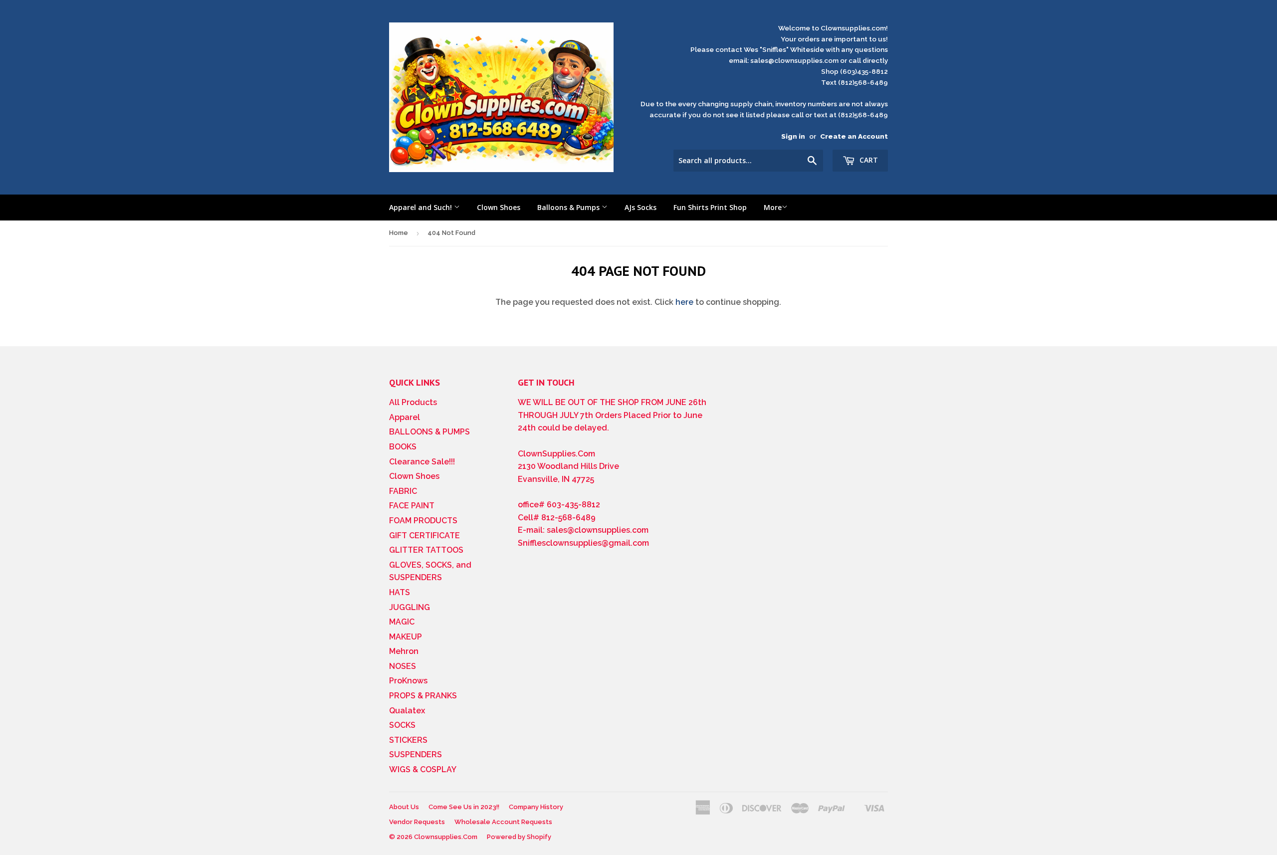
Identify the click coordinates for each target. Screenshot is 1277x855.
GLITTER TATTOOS (426, 550)
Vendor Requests (417, 822)
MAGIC (402, 622)
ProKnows (408, 680)
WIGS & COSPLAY (422, 769)
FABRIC (403, 491)
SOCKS (402, 725)
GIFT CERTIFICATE (424, 535)
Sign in (793, 136)
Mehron (404, 651)
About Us (404, 807)
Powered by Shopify (519, 837)
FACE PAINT (411, 505)
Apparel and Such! (421, 207)
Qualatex (407, 710)
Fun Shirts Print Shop (710, 207)
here (684, 302)
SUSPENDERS (415, 754)
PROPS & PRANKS (423, 695)
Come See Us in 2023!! (463, 807)
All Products (413, 402)
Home (398, 232)
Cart (867, 160)
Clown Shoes (498, 207)
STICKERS (408, 740)
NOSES (402, 666)
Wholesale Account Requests (503, 822)
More (773, 207)
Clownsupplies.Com (445, 837)
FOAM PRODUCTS (423, 520)
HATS (399, 592)
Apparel (404, 417)
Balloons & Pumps (569, 207)
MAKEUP (405, 636)
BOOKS (403, 446)
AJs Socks (640, 207)
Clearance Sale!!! (422, 461)
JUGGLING (409, 607)
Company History (536, 807)
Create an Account (854, 136)
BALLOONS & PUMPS (429, 431)
